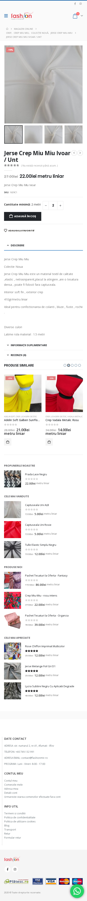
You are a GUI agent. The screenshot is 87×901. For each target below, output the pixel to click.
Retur (7, 833)
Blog (6, 825)
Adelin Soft (9, 416)
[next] (80, 153)
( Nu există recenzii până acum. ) (39, 165)
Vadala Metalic (75, 416)
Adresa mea (11, 788)
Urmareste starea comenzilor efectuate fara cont (32, 796)
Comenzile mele (13, 784)
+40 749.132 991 (25, 751)
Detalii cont (10, 792)
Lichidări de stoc (29, 416)
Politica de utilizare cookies (20, 821)
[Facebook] (75, 3)
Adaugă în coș (25, 216)
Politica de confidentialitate (19, 817)
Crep (18, 416)
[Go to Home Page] (7, 29)
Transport (10, 829)
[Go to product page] (12, 478)
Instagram (15, 869)
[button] (7, 15)
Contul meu (10, 780)
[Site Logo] (22, 16)
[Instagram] (80, 3)
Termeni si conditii (14, 813)
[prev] (74, 153)
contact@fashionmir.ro (34, 757)
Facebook (7, 869)
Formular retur (12, 837)
